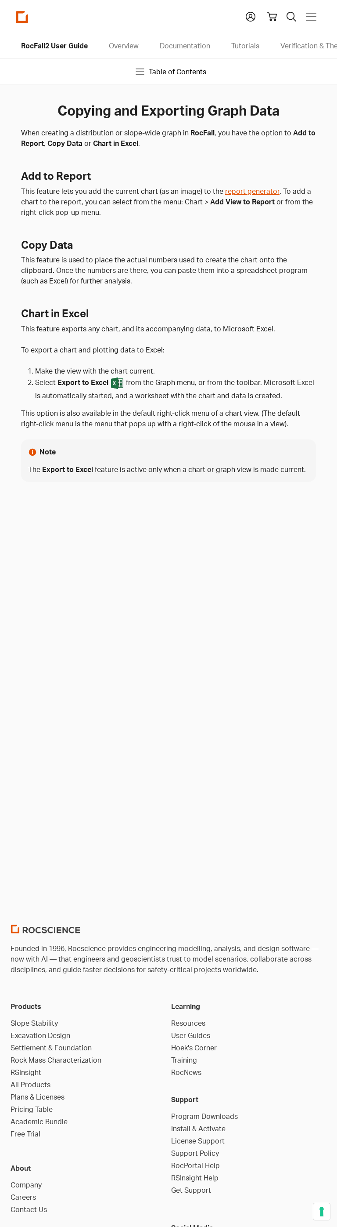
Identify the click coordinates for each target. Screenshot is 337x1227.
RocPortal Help (195, 1165)
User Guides (190, 1035)
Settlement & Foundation (51, 1047)
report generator (252, 191)
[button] (250, 15)
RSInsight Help (195, 1177)
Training (184, 1060)
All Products (30, 1084)
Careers (23, 1197)
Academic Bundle (39, 1121)
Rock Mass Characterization (56, 1060)
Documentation (185, 45)
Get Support (191, 1190)
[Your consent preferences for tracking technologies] (321, 1211)
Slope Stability (34, 1023)
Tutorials (245, 45)
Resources (188, 1023)
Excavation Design (40, 1035)
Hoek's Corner (194, 1047)
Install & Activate (198, 1128)
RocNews (186, 1072)
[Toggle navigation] (311, 16)
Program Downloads (204, 1116)
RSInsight (26, 1072)
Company (26, 1184)
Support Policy (195, 1153)
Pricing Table (32, 1109)
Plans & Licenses (38, 1097)
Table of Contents (177, 71)
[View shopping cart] (272, 16)
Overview (124, 45)
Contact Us (29, 1209)
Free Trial (25, 1133)
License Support (198, 1140)
